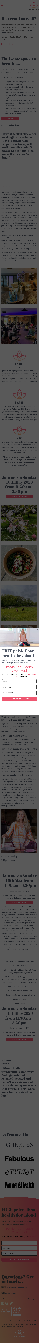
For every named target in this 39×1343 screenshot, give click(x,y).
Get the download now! (20, 699)
